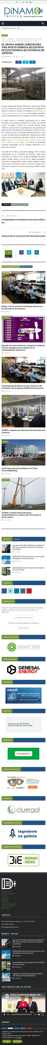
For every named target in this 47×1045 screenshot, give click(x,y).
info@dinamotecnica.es (11, 927)
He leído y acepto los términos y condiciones (24, 623)
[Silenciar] (39, 1014)
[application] (23, 1004)
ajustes (19, 1037)
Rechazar (17, 1041)
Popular (17, 539)
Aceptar (6, 1041)
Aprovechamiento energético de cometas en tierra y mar (28, 569)
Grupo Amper (23, 204)
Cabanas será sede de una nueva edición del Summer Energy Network (28, 975)
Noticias (5, 35)
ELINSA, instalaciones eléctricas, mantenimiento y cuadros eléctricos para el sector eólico (21, 515)
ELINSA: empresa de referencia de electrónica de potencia (23, 431)
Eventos (5, 442)
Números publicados (8, 894)
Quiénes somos (7, 891)
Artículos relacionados (11, 267)
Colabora (5, 898)
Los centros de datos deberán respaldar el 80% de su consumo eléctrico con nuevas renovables (28, 547)
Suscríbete (5, 902)
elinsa (14, 204)
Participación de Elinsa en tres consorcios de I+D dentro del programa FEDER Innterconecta (22, 387)
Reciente (7, 539)
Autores (4, 896)
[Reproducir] (4, 1014)
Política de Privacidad (9, 904)
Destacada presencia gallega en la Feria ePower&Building (19, 469)
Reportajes (6, 273)
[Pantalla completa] (42, 1014)
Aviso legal (5, 908)
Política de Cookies (8, 906)
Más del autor (26, 267)
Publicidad (5, 900)
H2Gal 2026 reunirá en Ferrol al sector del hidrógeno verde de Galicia (28, 557)
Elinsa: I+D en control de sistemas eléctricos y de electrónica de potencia (22, 307)
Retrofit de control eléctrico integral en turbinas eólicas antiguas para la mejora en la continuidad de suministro (23, 347)
